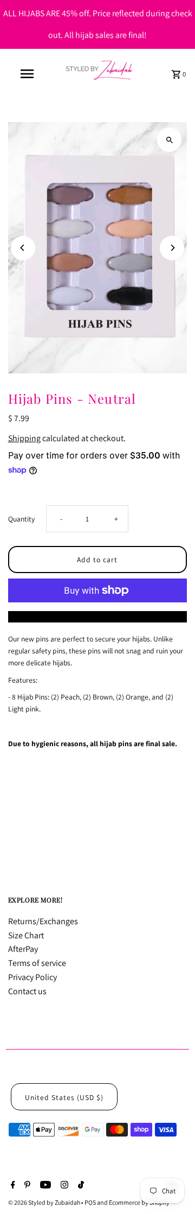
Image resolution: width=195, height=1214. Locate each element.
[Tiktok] (79, 1186)
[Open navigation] (26, 73)
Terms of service (37, 963)
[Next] (172, 248)
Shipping (24, 438)
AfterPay (23, 949)
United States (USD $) (64, 1097)
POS (90, 1202)
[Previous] (23, 248)
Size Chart (26, 935)
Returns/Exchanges (43, 921)
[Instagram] (63, 1186)
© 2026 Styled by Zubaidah (44, 1202)
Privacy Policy (32, 977)
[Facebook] (11, 1186)
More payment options (97, 616)
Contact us (27, 991)
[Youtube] (44, 1186)
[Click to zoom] (169, 140)
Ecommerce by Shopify (139, 1202)
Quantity (21, 519)
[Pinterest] (26, 1186)
